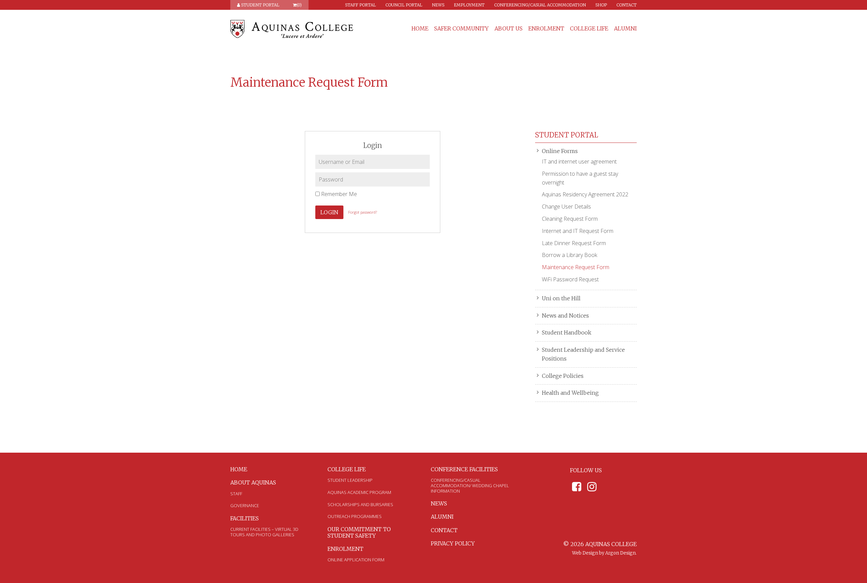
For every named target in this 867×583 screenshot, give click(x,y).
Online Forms (560, 151)
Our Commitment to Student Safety (359, 532)
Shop (601, 4)
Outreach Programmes (354, 516)
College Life (589, 28)
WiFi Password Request (570, 279)
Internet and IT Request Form (577, 231)
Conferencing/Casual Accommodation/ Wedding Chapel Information (470, 485)
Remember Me (338, 194)
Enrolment (546, 28)
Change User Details (566, 206)
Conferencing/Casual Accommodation (540, 4)
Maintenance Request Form (575, 267)
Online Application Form (355, 560)
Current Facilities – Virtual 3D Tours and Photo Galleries (264, 532)
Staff (236, 494)
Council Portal (403, 4)
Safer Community (461, 28)
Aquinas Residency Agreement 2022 (585, 194)
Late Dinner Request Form (574, 243)
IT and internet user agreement (579, 161)
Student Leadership (350, 480)
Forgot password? (362, 212)
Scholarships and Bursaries (360, 504)
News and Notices (565, 315)
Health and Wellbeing (570, 392)
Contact (626, 4)
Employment (469, 4)
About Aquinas (253, 482)
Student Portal (259, 4)
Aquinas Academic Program (359, 492)
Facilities (244, 518)
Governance (244, 505)
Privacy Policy (453, 543)
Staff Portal (360, 4)
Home (419, 28)
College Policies (563, 375)
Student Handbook (566, 332)
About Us (508, 28)
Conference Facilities (464, 469)
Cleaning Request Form (570, 218)
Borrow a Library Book (569, 255)
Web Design (585, 553)
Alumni (625, 28)
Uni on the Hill (561, 298)
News (438, 4)
